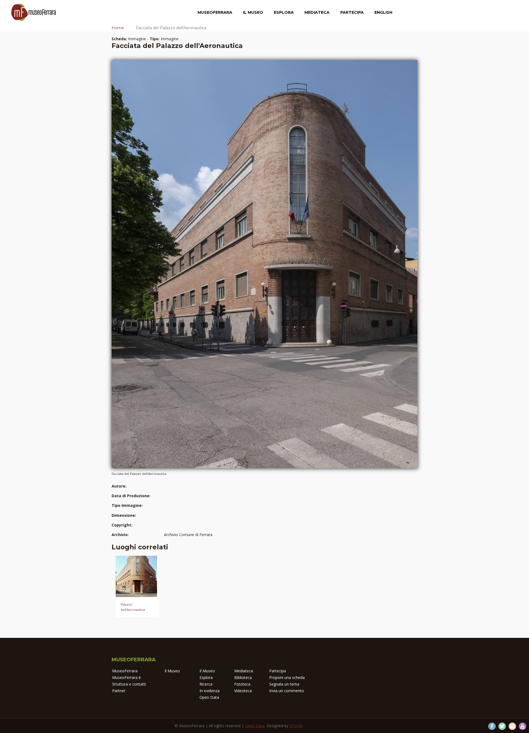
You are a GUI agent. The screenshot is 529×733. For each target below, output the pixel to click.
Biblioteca (243, 677)
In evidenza (209, 690)
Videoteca (243, 690)
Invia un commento (286, 690)
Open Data (209, 697)
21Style (296, 725)
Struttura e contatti (129, 684)
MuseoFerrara (215, 12)
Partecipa (352, 12)
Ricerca (205, 684)
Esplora (284, 12)
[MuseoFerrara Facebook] (492, 726)
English (383, 12)
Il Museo (253, 12)
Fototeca (242, 684)
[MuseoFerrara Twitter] (502, 726)
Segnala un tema (284, 684)
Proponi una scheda (287, 677)
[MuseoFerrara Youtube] (522, 726)
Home (118, 27)
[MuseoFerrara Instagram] (512, 726)
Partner (118, 690)
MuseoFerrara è (126, 677)
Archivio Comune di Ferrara (188, 534)
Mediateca (317, 12)
